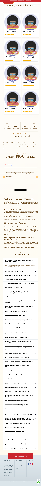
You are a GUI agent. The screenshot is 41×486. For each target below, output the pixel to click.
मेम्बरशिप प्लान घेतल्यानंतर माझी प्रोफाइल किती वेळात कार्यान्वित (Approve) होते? (18, 342)
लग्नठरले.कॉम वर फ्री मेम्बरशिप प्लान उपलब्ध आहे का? (16, 353)
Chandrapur (33, 142)
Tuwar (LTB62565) (10, 108)
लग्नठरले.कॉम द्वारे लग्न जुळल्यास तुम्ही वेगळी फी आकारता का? (18, 440)
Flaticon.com (25, 484)
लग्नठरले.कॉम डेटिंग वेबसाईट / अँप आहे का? (14, 379)
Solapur (33, 146)
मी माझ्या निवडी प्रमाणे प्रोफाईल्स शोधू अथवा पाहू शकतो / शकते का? (19, 319)
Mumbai (8, 142)
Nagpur (36, 144)
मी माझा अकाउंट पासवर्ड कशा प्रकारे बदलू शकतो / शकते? (16, 311)
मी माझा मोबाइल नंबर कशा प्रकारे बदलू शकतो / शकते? (16, 324)
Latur (32, 144)
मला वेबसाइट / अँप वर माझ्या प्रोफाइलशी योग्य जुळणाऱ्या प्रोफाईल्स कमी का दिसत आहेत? (20, 301)
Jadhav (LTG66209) (28, 31)
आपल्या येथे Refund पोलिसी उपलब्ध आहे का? (14, 375)
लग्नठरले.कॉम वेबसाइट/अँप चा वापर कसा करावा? (15, 279)
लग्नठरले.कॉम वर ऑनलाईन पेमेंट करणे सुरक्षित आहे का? (17, 404)
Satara (22, 146)
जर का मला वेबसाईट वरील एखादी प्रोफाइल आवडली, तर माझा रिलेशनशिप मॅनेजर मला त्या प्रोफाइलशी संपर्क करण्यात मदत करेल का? (19, 419)
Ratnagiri (13, 146)
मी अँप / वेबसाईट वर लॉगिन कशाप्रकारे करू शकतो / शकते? (17, 383)
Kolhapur (27, 144)
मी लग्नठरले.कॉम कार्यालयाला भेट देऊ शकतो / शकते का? (17, 357)
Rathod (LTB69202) (10, 82)
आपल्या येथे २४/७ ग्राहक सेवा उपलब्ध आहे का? (14, 371)
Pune (4, 142)
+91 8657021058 (21, 455)
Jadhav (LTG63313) (10, 57)
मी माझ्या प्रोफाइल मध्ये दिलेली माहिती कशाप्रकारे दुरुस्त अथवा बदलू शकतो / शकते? (19, 307)
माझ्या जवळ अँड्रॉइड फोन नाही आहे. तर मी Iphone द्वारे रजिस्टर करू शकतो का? (20, 333)
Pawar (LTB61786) (28, 108)
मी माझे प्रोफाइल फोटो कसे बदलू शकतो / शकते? (15, 315)
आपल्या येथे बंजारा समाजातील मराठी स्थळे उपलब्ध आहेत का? (17, 275)
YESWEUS (24, 481)
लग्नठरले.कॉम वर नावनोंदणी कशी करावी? (14, 287)
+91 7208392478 (28, 0)
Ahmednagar (14, 142)
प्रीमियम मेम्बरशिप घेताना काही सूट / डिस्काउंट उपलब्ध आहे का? (18, 423)
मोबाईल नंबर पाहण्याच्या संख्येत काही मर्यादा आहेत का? (16, 297)
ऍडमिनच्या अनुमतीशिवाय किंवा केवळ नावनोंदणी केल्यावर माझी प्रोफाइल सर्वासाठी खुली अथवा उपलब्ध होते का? (18, 292)
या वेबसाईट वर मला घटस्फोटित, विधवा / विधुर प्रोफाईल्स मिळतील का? (19, 361)
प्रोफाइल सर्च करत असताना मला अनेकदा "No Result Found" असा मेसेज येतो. (20, 409)
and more (9, 148)
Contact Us (18, 463)
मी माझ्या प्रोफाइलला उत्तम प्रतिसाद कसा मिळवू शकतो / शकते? (18, 337)
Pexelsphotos (30, 484)
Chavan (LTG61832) (28, 57)
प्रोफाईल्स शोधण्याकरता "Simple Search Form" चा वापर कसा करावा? (19, 283)
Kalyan (12, 144)
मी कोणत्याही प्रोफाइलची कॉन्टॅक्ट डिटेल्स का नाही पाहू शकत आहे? (18, 328)
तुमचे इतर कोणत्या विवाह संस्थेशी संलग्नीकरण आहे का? (16, 444)
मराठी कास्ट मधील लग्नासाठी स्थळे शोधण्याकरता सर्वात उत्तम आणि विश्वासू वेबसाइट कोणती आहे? (19, 261)
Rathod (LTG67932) (10, 31)
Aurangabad (26, 142)
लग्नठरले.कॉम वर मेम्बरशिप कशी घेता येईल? (14, 427)
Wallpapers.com (19, 484)
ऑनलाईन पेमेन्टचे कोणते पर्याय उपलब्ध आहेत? (14, 431)
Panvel (8, 146)
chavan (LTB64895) (28, 82)
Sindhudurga (28, 146)
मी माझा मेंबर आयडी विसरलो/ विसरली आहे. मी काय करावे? (17, 391)
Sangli (18, 146)
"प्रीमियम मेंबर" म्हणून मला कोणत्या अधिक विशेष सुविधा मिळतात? (18, 414)
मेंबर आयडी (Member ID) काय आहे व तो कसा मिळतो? (16, 387)
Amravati (20, 142)
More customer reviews (20, 189)
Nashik (4, 146)
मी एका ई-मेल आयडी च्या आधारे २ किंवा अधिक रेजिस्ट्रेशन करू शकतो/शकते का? (19, 396)
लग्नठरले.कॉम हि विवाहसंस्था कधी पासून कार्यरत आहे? (16, 448)
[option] (20, 177)
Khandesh (22, 144)
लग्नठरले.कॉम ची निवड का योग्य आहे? (13, 436)
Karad (17, 144)
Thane (4, 148)
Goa (4, 144)
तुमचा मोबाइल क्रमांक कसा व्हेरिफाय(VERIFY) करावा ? (16, 400)
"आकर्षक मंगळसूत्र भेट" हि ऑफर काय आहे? (14, 271)
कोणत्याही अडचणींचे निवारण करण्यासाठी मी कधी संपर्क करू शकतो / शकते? (19, 366)
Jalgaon (8, 144)
